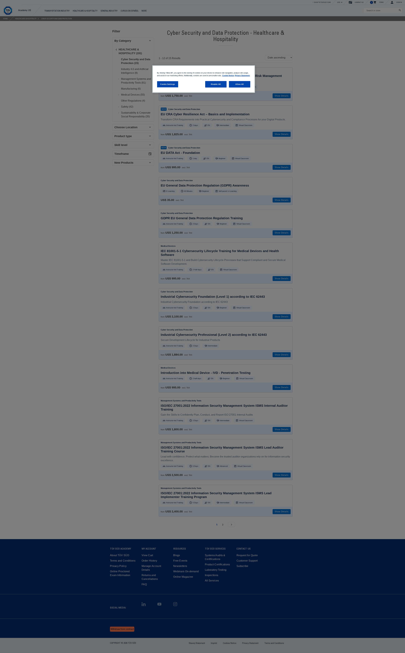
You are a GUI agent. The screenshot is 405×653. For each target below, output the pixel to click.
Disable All (216, 84)
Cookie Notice (228, 75)
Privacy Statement (242, 75)
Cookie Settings (167, 84)
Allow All (239, 84)
